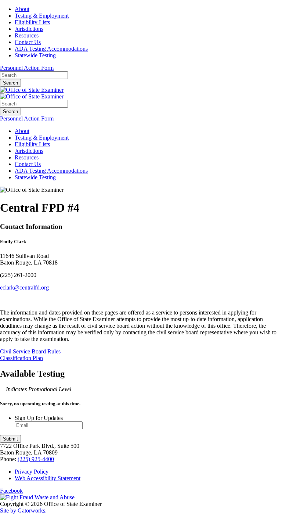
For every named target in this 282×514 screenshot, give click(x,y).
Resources (27, 35)
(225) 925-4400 (36, 459)
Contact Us (28, 42)
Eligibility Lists (32, 22)
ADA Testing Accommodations (51, 49)
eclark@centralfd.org (24, 287)
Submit (10, 439)
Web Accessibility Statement (47, 478)
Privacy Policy (31, 471)
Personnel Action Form (27, 68)
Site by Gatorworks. (23, 510)
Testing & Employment (42, 15)
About (22, 9)
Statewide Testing (35, 55)
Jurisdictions (29, 29)
